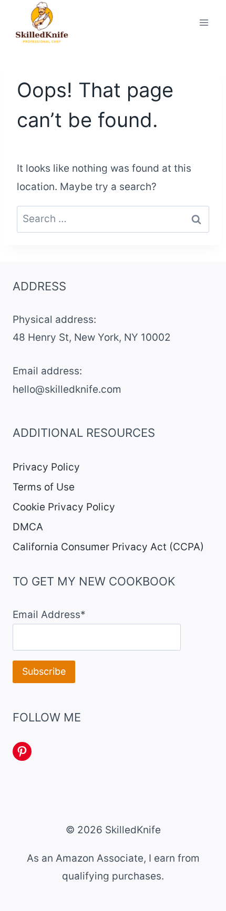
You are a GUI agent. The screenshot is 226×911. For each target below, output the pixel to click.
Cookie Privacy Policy (64, 507)
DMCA (28, 527)
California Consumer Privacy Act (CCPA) (108, 547)
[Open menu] (203, 23)
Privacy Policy (46, 467)
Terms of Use (44, 487)
